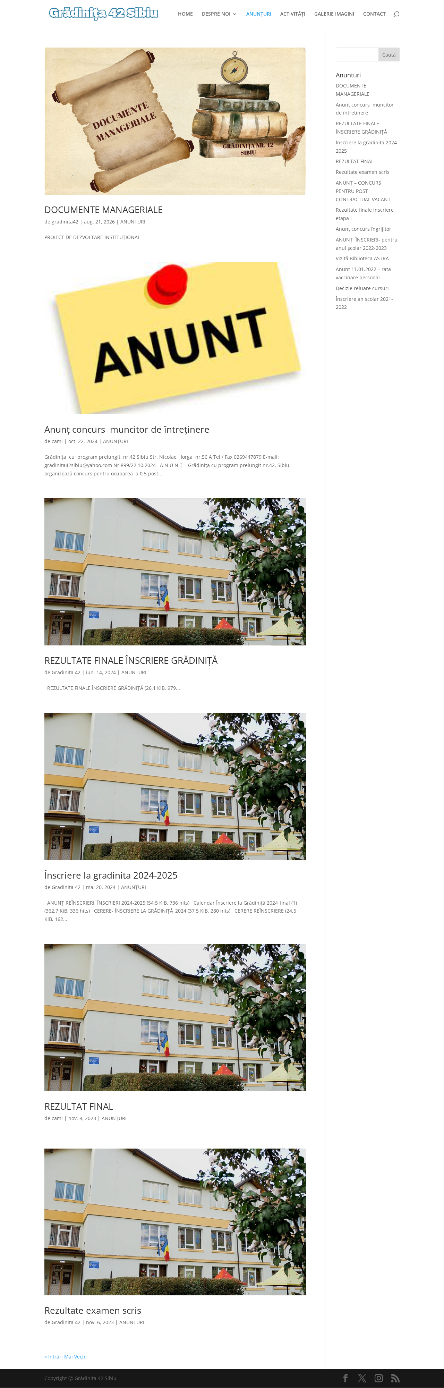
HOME (185, 14)
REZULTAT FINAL (78, 1106)
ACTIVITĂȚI (292, 14)
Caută (389, 54)
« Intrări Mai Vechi (65, 1356)
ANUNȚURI (258, 14)
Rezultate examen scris (92, 1310)
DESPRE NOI (216, 14)
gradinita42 (65, 221)
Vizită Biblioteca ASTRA (362, 258)
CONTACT (374, 14)
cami (57, 441)
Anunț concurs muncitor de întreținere (127, 429)
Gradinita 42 (66, 672)
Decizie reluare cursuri (362, 288)
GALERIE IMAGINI (334, 14)
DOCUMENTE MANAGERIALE (103, 209)
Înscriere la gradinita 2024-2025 (111, 875)
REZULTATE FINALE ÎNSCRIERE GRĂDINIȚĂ (130, 660)
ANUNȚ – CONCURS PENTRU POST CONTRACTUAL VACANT (363, 191)
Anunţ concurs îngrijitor (363, 229)
